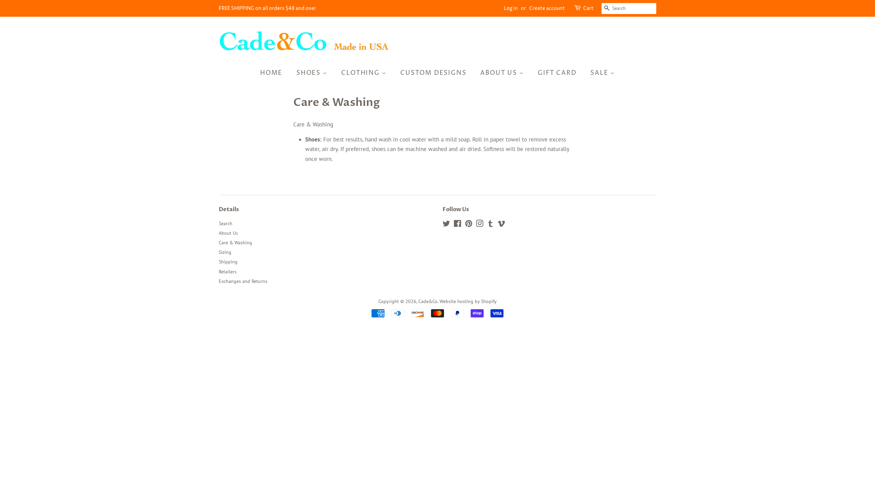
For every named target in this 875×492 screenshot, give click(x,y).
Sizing (225, 252)
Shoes (309, 73)
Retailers (228, 271)
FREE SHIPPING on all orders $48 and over (267, 8)
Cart (588, 8)
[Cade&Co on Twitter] (446, 224)
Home (271, 73)
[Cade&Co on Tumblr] (490, 224)
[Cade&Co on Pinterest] (468, 224)
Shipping (228, 261)
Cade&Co (428, 301)
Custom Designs (433, 73)
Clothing (361, 73)
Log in (511, 8)
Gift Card (557, 73)
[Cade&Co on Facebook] (457, 224)
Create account (547, 8)
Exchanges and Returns (243, 281)
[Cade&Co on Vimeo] (501, 224)
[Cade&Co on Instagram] (479, 224)
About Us (499, 73)
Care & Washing (235, 242)
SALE (600, 73)
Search (225, 223)
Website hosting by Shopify (468, 301)
